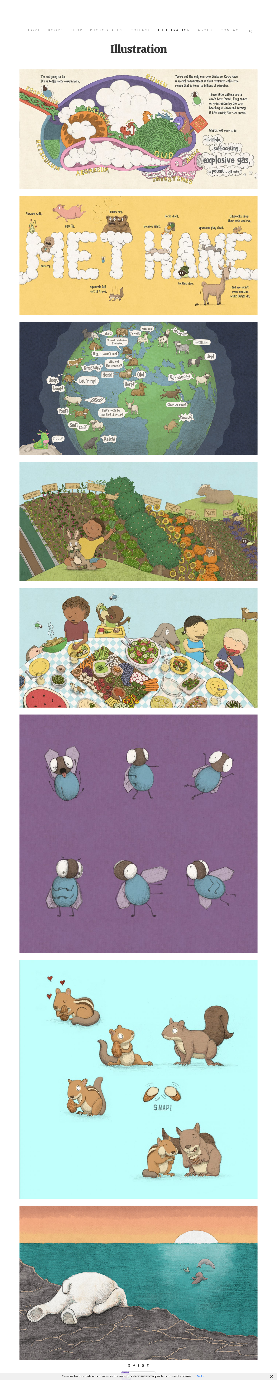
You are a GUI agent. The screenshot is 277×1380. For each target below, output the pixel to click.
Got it (201, 1376)
